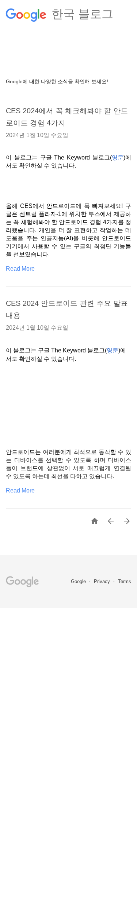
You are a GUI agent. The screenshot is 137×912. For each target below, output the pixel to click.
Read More (20, 268)
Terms (124, 581)
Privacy (102, 581)
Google (79, 581)
